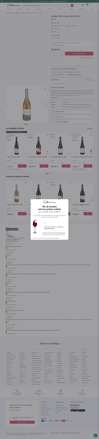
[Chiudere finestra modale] (66, 201)
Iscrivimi (54, 233)
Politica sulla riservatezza (54, 238)
